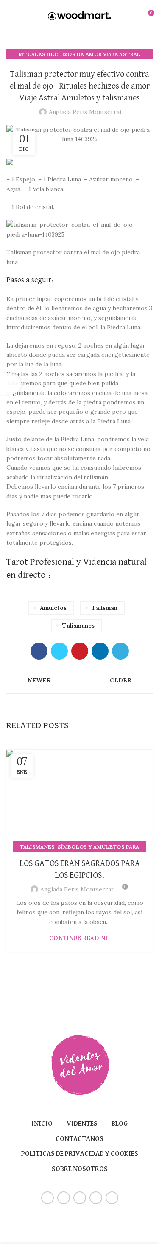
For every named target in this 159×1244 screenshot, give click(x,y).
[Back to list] (79, 680)
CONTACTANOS (79, 1139)
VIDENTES (82, 1124)
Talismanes (78, 625)
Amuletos (53, 608)
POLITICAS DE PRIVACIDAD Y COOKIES (79, 1154)
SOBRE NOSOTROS (80, 1169)
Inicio (42, 1124)
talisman (104, 608)
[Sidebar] (10, 384)
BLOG (120, 1124)
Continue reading (79, 938)
